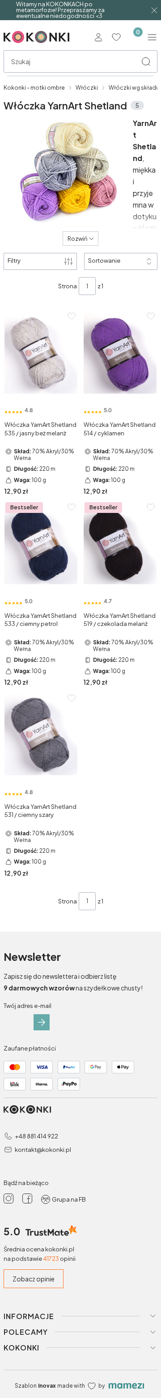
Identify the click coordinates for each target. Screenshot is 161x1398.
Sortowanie (104, 260)
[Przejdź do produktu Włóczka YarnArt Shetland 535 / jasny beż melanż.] (41, 353)
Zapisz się (42, 1022)
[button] (146, 61)
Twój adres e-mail (27, 1005)
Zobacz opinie (34, 1279)
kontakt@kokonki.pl (43, 1149)
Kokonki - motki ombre (34, 87)
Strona (67, 286)
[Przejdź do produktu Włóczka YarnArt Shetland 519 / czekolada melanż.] (120, 544)
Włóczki (87, 87)
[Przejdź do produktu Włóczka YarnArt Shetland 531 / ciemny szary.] (41, 735)
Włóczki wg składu (134, 87)
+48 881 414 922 (36, 1136)
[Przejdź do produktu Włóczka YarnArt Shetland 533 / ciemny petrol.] (41, 544)
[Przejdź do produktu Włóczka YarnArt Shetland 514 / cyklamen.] (120, 353)
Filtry (14, 260)
